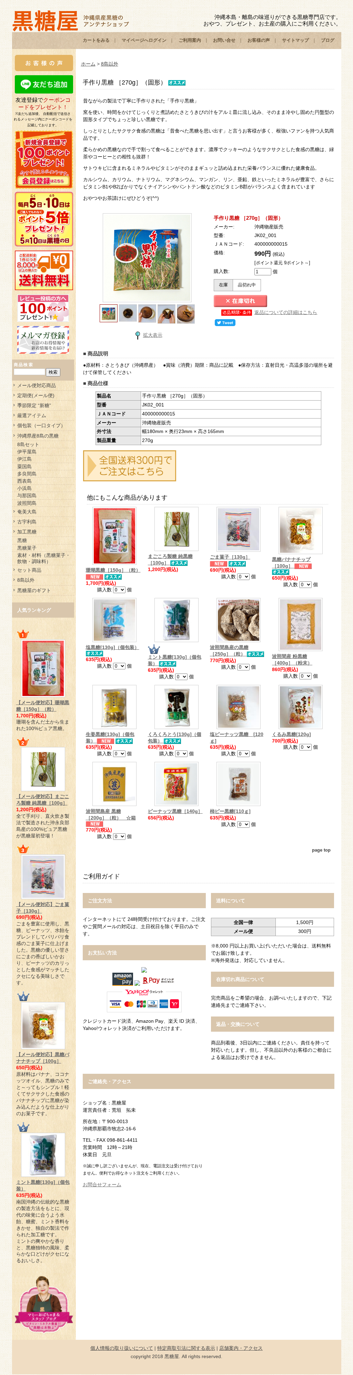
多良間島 (27, 474)
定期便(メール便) (35, 395)
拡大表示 (152, 335)
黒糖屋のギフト (34, 590)
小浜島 (24, 488)
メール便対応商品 (36, 385)
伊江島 (24, 459)
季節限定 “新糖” (34, 405)
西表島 (24, 481)
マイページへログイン (144, 40)
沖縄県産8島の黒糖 (38, 436)
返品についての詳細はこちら (285, 312)
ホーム (88, 64)
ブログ (327, 40)
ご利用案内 (190, 40)
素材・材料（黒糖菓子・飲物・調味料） (43, 558)
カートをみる (96, 40)
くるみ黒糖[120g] (291, 734)
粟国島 (24, 466)
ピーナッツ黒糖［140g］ (175, 811)
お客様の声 (259, 40)
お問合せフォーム (102, 1184)
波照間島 (27, 503)
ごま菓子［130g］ (230, 557)
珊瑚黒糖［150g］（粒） (113, 570)
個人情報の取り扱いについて (121, 1348)
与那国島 (27, 495)
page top (321, 850)
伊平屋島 (27, 451)
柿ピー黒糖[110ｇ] (230, 811)
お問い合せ (224, 40)
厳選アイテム (31, 415)
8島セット (28, 444)
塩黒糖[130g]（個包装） (112, 647)
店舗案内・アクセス (241, 1348)
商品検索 (24, 364)
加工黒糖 (27, 531)
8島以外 (25, 580)
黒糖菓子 (27, 548)
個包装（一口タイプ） (41, 425)
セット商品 (29, 570)
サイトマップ (295, 40)
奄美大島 (27, 511)
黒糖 (22, 540)
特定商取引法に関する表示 (186, 1348)
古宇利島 (27, 521)
